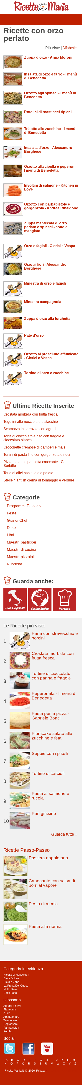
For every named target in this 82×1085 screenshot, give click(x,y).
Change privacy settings (62, 1070)
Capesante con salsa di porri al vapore (52, 883)
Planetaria (9, 1009)
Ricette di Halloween (16, 974)
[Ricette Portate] (64, 599)
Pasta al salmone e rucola (50, 795)
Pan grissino (44, 813)
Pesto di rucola (43, 903)
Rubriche (14, 564)
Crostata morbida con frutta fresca (30, 414)
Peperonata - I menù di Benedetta (54, 695)
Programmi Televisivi (24, 506)
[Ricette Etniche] (39, 599)
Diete (11, 528)
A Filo (6, 1013)
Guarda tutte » (64, 834)
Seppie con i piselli (50, 753)
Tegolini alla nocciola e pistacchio (30, 421)
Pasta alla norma (45, 926)
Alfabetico (70, 48)
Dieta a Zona (11, 982)
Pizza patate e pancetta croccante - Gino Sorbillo (36, 464)
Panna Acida (11, 1027)
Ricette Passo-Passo (26, 850)
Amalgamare (11, 1016)
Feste (11, 513)
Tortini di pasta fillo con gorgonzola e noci (36, 454)
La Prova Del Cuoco (15, 985)
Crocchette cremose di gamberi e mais (34, 447)
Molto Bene (10, 989)
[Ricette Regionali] (15, 599)
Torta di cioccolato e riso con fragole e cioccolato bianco (33, 438)
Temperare (10, 1020)
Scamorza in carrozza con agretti (29, 429)
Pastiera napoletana (48, 857)
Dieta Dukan (11, 978)
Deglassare (10, 1024)
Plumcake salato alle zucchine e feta (52, 735)
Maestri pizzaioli (21, 557)
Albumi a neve (12, 1005)
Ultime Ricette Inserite (43, 406)
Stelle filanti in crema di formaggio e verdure (38, 480)
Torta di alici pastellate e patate (28, 473)
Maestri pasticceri (22, 542)
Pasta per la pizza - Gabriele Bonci (50, 715)
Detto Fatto (10, 993)
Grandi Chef (17, 520)
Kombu (7, 1031)
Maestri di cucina (21, 549)
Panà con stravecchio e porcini (55, 635)
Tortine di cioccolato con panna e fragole (51, 675)
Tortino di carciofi (48, 773)
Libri (10, 535)
